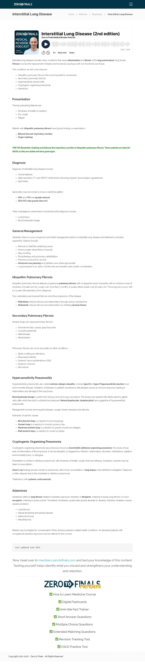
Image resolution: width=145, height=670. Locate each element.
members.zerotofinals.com (57, 560)
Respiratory (97, 14)
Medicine (83, 14)
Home (71, 14)
